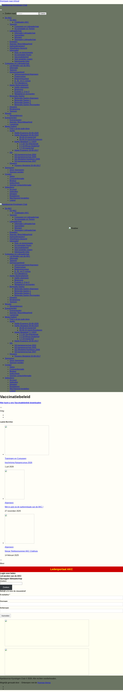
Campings (14, 124)
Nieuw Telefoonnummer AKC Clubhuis (21, 551)
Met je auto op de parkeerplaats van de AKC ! (24, 507)
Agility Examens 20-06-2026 (26, 133)
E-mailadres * (5, 595)
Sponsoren (9, 168)
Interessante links (21, 61)
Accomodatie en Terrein (24, 29)
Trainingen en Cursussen (15, 458)
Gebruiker (14, 192)
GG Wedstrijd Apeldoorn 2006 (27, 159)
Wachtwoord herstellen (19, 198)
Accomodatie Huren (22, 55)
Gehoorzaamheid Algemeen (26, 74)
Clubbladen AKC (21, 22)
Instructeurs (14, 183)
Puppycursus (20, 76)
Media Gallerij (11, 126)
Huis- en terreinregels (23, 53)
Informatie (14, 68)
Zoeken (3, 581)
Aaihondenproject (17, 46)
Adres (12, 176)
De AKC (8, 18)
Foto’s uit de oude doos (20, 129)
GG (11, 152)
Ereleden (13, 42)
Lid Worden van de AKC (20, 66)
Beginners (18, 89)
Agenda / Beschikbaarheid (21, 44)
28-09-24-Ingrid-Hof (27, 137)
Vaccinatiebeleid (21, 57)
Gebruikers (9, 187)
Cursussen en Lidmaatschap (26, 26)
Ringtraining (15, 109)
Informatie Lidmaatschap (24, 33)
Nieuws (8, 113)
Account (13, 189)
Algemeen (9, 503)
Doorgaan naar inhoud (9, 1)
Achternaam (4, 608)
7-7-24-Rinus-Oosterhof (29, 146)
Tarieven (13, 24)
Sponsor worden (17, 172)
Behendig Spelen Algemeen (26, 98)
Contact (8, 174)
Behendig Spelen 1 (22, 100)
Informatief (14, 50)
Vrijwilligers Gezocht (18, 48)
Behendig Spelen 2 (22, 102)
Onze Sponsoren (17, 170)
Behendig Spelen (17, 96)
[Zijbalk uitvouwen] (1, 407)
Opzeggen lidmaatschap (11, 579)
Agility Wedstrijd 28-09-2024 (26, 135)
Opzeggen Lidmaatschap (25, 39)
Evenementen (11, 118)
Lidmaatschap (16, 31)
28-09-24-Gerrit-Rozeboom (30, 139)
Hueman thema (44, 683)
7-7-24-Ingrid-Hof (26, 148)
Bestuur (13, 181)
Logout (12, 200)
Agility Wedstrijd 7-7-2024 (25, 142)
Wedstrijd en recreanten (24, 94)
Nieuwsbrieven (16, 116)
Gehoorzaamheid (17, 72)
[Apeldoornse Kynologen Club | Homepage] (13, 5)
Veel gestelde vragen (23, 59)
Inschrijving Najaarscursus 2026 (18, 463)
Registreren (15, 196)
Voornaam (4, 601)
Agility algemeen (21, 87)
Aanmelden (19, 35)
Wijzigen (18, 37)
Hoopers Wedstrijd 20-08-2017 (27, 165)
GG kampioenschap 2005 (25, 157)
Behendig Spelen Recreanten (27, 105)
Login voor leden (7, 573)
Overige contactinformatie (20, 185)
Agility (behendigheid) (19, 85)
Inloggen (13, 194)
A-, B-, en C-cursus (22, 81)
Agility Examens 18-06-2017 (26, 150)
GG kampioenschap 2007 (25, 161)
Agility (12, 131)
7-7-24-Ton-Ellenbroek (28, 144)
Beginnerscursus (21, 79)
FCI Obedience (20, 83)
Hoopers (13, 107)
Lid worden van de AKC (11, 576)
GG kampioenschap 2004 (25, 155)
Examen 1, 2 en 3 (21, 92)
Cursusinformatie (17, 178)
